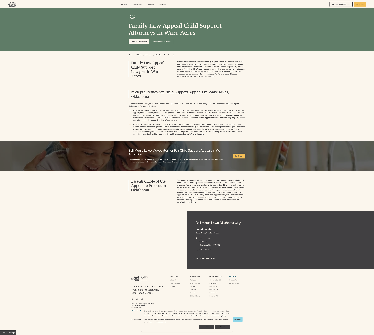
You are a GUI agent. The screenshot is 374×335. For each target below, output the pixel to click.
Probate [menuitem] (192, 286)
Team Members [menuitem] (175, 283)
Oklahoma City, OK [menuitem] (215, 280)
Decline (222, 327)
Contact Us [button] (360, 4)
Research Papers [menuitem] (234, 280)
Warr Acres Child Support (164, 55)
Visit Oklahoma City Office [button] (205, 258)
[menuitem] (129, 4)
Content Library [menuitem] (234, 283)
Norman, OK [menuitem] (213, 283)
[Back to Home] (12, 4)
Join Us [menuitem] (172, 286)
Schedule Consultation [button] (139, 42)
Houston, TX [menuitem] (213, 296)
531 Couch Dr (204, 238)
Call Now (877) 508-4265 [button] (341, 4)
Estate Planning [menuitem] (195, 283)
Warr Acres (148, 55)
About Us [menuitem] (173, 280)
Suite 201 (203, 242)
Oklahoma (138, 55)
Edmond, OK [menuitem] (213, 286)
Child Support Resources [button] (162, 42)
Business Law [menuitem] (194, 293)
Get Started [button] (239, 156)
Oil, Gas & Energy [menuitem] (195, 296)
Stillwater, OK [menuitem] (213, 289)
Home (131, 55)
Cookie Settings (8, 333)
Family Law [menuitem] (193, 280)
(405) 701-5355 (206, 250)
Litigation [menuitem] (193, 289)
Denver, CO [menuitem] (213, 293)
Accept (207, 327)
